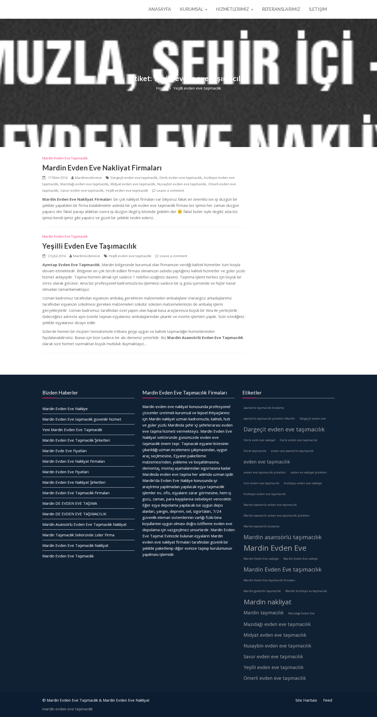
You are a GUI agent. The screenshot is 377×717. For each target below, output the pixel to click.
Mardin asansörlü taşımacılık (283, 537)
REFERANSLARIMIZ (281, 9)
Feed (327, 700)
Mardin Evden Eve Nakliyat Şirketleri (73, 482)
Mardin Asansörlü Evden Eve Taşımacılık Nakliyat (84, 524)
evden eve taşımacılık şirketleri (265, 472)
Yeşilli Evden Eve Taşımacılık (89, 245)
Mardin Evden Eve (275, 547)
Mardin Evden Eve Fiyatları (65, 471)
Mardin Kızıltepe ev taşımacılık (306, 591)
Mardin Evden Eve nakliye (300, 558)
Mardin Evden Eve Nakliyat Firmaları (102, 167)
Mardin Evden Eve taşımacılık (283, 569)
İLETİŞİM (318, 9)
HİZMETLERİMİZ (232, 9)
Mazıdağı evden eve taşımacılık (84, 184)
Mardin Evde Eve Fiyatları (64, 450)
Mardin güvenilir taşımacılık (262, 591)
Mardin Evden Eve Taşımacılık (65, 158)
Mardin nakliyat (267, 601)
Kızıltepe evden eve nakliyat (303, 483)
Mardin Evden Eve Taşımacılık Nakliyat (75, 545)
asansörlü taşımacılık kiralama (264, 407)
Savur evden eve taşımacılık (82, 190)
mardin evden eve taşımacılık (67, 708)
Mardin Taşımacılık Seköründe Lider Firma (78, 534)
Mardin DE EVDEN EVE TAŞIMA (69, 503)
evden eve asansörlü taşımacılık (292, 450)
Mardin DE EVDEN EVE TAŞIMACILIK (74, 513)
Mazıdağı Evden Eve (301, 613)
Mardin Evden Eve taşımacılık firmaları (269, 580)
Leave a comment (170, 190)
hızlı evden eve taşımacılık (261, 483)
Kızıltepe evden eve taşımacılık (265, 494)
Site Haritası (306, 700)
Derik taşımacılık (255, 450)
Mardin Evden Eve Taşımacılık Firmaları (76, 492)
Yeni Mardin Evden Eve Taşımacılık (72, 429)
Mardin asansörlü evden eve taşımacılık (270, 504)
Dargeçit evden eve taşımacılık (134, 177)
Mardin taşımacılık (264, 612)
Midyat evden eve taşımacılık (133, 184)
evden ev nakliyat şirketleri (309, 472)
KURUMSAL (191, 9)
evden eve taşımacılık (267, 461)
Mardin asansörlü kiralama (261, 526)
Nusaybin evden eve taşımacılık (181, 184)
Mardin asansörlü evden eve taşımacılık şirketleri (277, 515)
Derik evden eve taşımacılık (181, 177)
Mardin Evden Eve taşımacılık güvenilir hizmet (81, 418)
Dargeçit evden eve (313, 418)
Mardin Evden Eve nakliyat (261, 558)
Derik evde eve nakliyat (259, 440)
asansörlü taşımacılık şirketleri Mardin (269, 418)
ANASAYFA (159, 9)
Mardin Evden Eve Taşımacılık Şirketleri (76, 439)
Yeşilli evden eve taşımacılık (127, 190)
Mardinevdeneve (88, 177)
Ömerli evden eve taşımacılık (275, 678)
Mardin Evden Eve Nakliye (65, 408)
